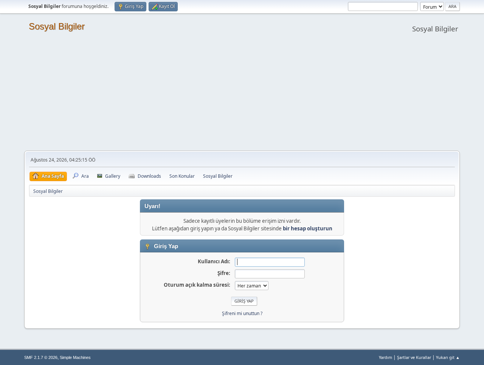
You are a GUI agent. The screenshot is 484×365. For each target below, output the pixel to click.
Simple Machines (75, 357)
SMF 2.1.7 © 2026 (40, 357)
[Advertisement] (242, 94)
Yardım (385, 357)
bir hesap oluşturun (307, 228)
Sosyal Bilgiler (57, 26)
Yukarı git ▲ (448, 357)
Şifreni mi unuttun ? (242, 313)
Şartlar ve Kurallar (414, 357)
